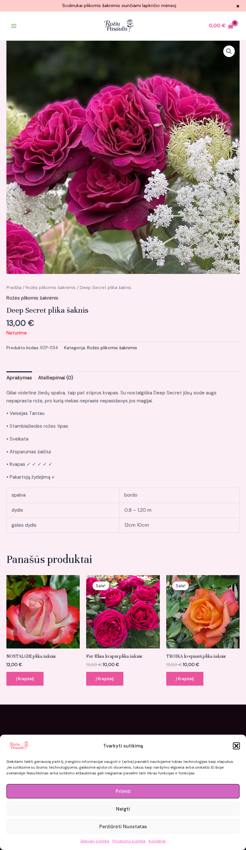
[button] (236, 746)
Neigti (123, 809)
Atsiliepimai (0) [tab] (55, 378)
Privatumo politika (128, 841)
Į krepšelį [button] (25, 678)
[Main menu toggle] (13, 25)
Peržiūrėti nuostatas (123, 826)
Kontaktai (157, 841)
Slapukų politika (94, 841)
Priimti (123, 791)
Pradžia (13, 287)
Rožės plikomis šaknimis (51, 287)
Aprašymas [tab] (19, 378)
